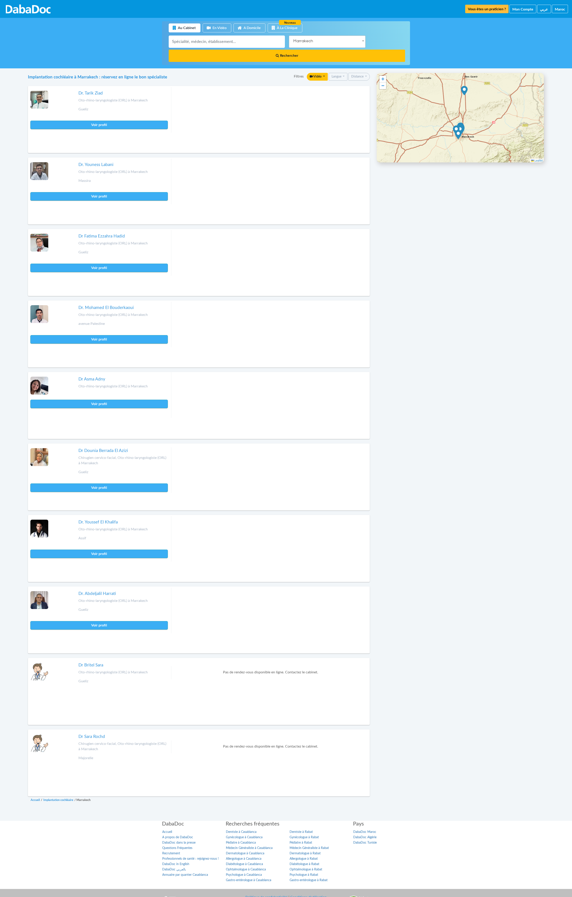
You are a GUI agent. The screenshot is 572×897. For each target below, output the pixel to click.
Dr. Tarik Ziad (90, 93)
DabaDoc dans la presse (179, 842)
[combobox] (327, 42)
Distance (357, 76)
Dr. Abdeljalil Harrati (97, 594)
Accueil (167, 832)
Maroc (560, 9)
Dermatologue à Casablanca (245, 853)
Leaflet (538, 160)
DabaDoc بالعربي (174, 869)
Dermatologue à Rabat (305, 853)
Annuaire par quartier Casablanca (185, 874)
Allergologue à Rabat (304, 858)
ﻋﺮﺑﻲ (544, 9)
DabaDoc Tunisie (365, 842)
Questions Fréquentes (177, 848)
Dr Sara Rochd (91, 737)
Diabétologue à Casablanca (244, 864)
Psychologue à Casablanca (244, 874)
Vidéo (317, 76)
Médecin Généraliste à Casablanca (249, 848)
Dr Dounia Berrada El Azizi (103, 451)
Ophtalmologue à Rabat (306, 869)
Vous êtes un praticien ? (487, 9)
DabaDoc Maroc (364, 832)
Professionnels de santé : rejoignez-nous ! (190, 858)
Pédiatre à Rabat (301, 842)
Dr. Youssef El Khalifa (98, 522)
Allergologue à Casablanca (243, 858)
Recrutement (171, 853)
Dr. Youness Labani (96, 165)
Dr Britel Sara (90, 665)
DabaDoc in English (175, 864)
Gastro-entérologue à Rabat (309, 880)
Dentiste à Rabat (301, 832)
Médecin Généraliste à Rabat (309, 848)
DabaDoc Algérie (364, 837)
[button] (458, 135)
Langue (337, 76)
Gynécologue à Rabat (304, 837)
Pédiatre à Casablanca (241, 842)
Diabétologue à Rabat (304, 864)
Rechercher (288, 55)
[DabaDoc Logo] (28, 9)
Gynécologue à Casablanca (244, 837)
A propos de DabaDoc (177, 837)
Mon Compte (522, 9)
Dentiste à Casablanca (241, 832)
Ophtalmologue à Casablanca (246, 869)
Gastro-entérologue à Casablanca (248, 880)
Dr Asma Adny (91, 379)
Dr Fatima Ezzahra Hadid (101, 236)
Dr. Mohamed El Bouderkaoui (106, 308)
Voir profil (99, 125)
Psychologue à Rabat (304, 874)
